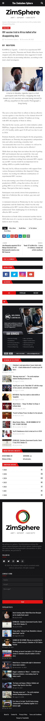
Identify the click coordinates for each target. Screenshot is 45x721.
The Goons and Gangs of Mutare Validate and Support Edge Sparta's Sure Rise (26, 684)
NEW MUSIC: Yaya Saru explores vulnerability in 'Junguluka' (26, 396)
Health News (22, 228)
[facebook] (6, 274)
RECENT (36, 293)
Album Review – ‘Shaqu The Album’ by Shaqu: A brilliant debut (26, 405)
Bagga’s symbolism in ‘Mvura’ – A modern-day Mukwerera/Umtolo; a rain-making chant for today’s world (26, 674)
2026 (22, 470)
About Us (6, 714)
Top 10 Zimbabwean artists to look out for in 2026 (27, 431)
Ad (9, 293)
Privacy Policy (23, 714)
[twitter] (14, 274)
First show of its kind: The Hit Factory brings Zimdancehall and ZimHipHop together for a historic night (25, 703)
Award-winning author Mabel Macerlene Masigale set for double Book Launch (27, 613)
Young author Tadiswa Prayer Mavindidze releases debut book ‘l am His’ (27, 632)
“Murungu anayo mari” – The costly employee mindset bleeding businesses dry (26, 377)
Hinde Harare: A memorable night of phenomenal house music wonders (27, 663)
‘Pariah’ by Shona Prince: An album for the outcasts (28, 413)
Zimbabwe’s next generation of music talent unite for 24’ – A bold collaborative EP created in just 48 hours (27, 367)
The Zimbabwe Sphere (22, 3)
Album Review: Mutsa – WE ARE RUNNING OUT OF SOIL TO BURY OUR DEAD (26, 423)
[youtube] (30, 274)
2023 (22, 482)
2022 (22, 487)
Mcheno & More (6, 459)
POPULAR (22, 293)
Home (4, 22)
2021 (22, 491)
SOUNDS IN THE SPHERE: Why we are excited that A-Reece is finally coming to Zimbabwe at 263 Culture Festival (27, 642)
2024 (23, 478)
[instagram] (22, 274)
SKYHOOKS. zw (27, 456)
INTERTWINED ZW (7, 456)
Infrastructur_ (27, 459)
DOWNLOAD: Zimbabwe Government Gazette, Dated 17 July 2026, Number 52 (27, 441)
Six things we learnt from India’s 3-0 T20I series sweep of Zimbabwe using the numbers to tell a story (27, 653)
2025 (23, 474)
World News (12, 22)
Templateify (25, 718)
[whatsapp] (22, 561)
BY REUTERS (8, 45)
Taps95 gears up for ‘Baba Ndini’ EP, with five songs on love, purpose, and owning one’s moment (28, 386)
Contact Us (14, 714)
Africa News (12, 228)
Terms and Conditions (35, 714)
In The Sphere (33, 228)
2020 (22, 495)
